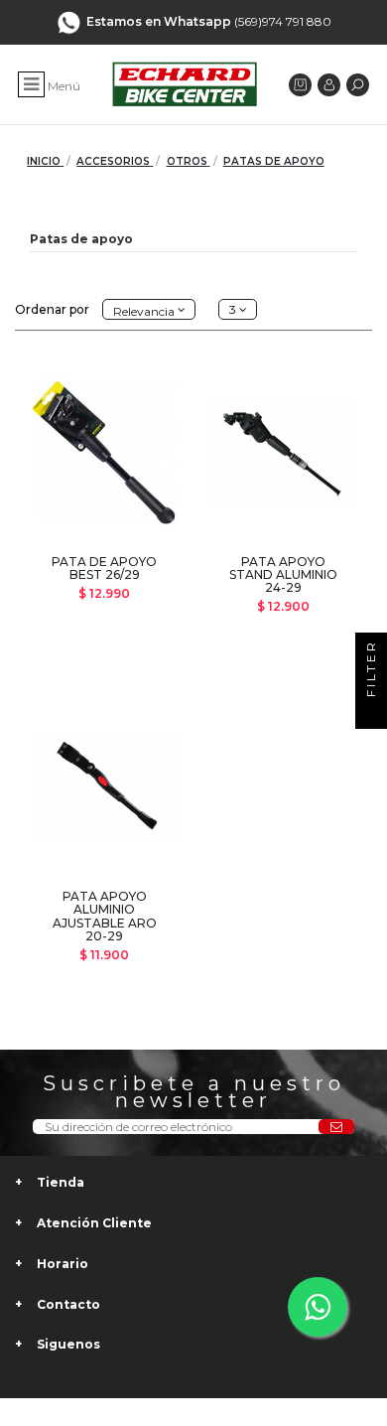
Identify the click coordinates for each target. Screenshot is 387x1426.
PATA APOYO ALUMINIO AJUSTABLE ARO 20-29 (105, 916)
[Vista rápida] (104, 541)
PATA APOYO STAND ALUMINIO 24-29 (283, 574)
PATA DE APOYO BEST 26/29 (104, 568)
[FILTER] (371, 713)
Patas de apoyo (81, 238)
